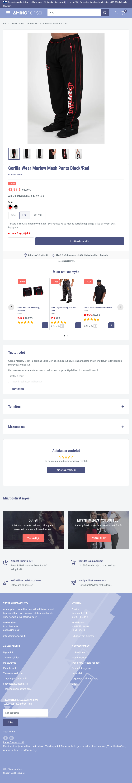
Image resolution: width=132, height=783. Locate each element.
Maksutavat (9, 663)
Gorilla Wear (15, 174)
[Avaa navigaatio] (8, 12)
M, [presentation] (54, 326)
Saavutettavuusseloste (15, 684)
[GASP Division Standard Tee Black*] (99, 291)
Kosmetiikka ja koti (82, 668)
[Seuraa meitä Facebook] (5, 738)
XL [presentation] (59, 326)
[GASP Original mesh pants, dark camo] (66, 291)
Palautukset (9, 668)
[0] (123, 13)
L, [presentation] (56, 326)
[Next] (120, 307)
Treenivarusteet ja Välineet (86, 663)
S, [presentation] (51, 326)
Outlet (75, 684)
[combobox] (74, 12)
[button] (10, 207)
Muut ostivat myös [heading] (66, 272)
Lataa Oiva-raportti (13, 742)
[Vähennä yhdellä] (11, 241)
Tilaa (10, 722)
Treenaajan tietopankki (15, 678)
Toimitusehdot (11, 657)
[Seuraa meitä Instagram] (11, 738)
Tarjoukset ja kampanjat (85, 678)
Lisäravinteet (79, 652)
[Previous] (11, 307)
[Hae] (105, 12)
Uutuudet (77, 673)
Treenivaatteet (17, 23)
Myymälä (74, 2)
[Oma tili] (116, 12)
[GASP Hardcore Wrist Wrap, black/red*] (33, 291)
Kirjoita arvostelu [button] (66, 470)
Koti (5, 23)
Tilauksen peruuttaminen (17, 689)
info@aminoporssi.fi (56, 2)
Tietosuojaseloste (13, 673)
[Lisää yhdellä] (30, 241)
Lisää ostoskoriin (79, 241)
